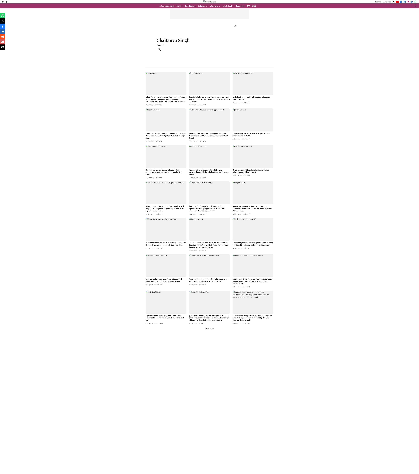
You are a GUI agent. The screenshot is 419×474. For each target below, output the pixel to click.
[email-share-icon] (2, 43)
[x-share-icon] (2, 22)
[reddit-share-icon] (2, 38)
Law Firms (189, 6)
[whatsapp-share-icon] (2, 17)
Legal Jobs (240, 6)
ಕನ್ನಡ (254, 6)
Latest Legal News (166, 6)
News (179, 6)
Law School (227, 6)
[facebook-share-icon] (2, 27)
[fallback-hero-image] (166, 83)
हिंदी (248, 6)
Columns (201, 6)
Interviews (214, 6)
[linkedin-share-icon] (2, 32)
